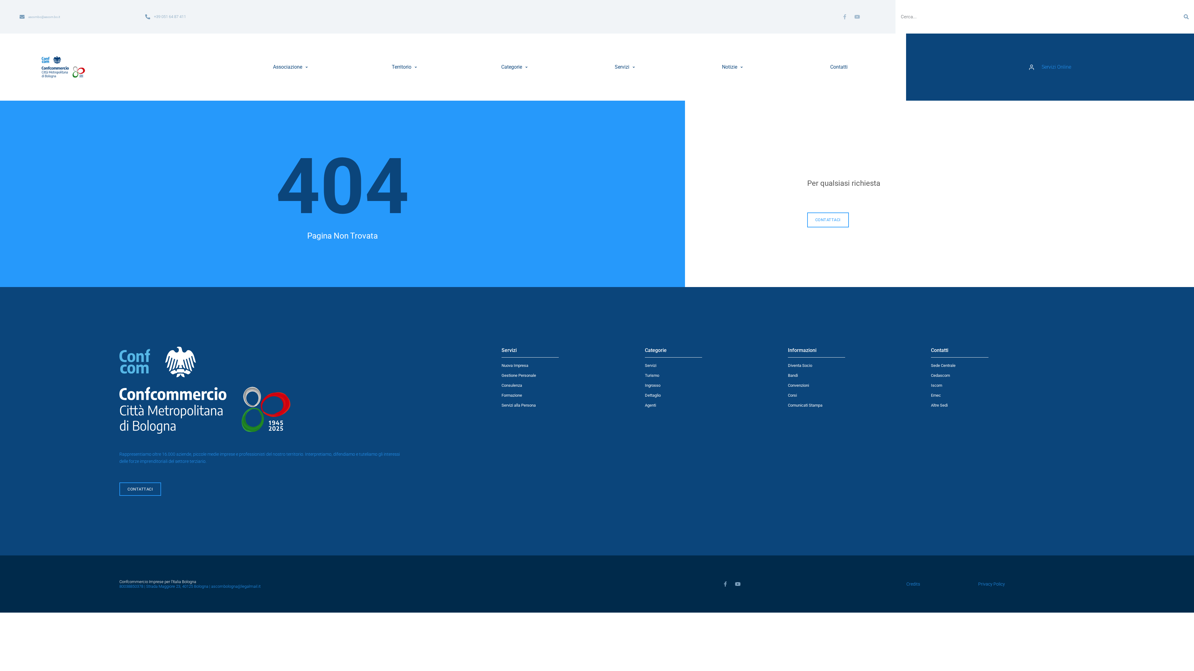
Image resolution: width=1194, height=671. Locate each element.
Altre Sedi (939, 405)
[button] (291, 67)
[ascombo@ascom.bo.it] (22, 16)
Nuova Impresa (515, 365)
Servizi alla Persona (519, 405)
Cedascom (940, 375)
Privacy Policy (991, 584)
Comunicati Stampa (805, 405)
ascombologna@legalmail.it (236, 586)
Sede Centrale (943, 365)
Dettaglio (653, 395)
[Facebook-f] (844, 16)
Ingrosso (652, 385)
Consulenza (512, 385)
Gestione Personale (519, 375)
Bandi (793, 375)
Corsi (792, 395)
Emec (936, 395)
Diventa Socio (800, 365)
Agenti (650, 405)
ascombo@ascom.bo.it (44, 17)
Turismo (652, 375)
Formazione (512, 395)
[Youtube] (857, 16)
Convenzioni (798, 385)
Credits (913, 584)
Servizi (650, 365)
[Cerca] (1186, 17)
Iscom (936, 385)
